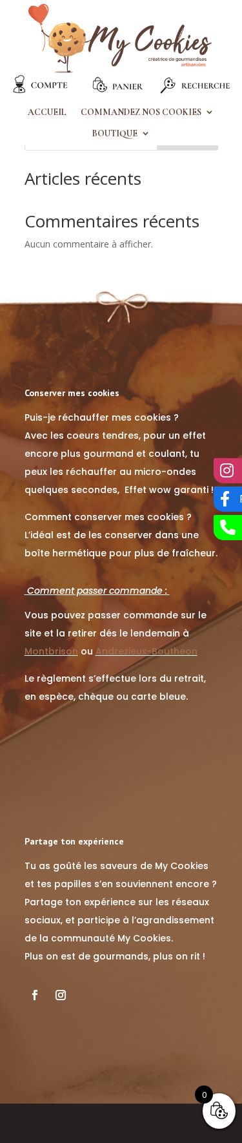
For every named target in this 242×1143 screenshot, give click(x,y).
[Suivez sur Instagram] (60, 995)
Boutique (114, 134)
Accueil (47, 112)
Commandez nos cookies (141, 112)
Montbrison (51, 651)
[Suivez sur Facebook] (35, 995)
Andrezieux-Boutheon (146, 651)
